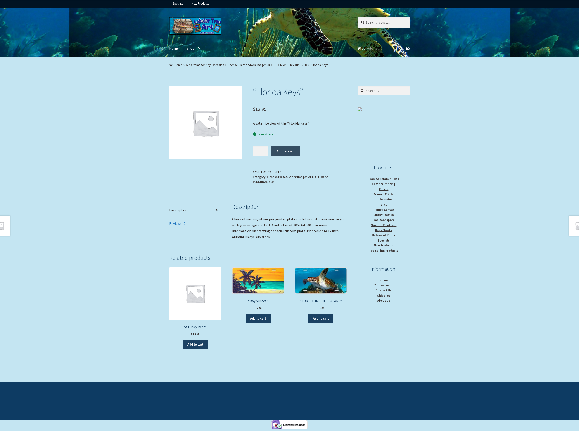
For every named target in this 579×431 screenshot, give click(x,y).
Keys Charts (383, 230)
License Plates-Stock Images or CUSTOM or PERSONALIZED (267, 65)
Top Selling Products (383, 251)
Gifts (383, 204)
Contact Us (384, 290)
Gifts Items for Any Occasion (205, 65)
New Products (200, 3)
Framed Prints (384, 194)
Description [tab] (178, 210)
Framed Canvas (383, 210)
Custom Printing (383, 184)
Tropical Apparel (383, 220)
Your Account (383, 285)
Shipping (383, 296)
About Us (383, 300)
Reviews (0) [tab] (178, 223)
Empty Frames (384, 215)
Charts (383, 189)
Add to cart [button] (195, 344)
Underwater (383, 199)
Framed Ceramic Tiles (383, 179)
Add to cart (286, 151)
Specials (178, 3)
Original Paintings (383, 225)
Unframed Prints (383, 235)
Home (174, 48)
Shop (191, 48)
